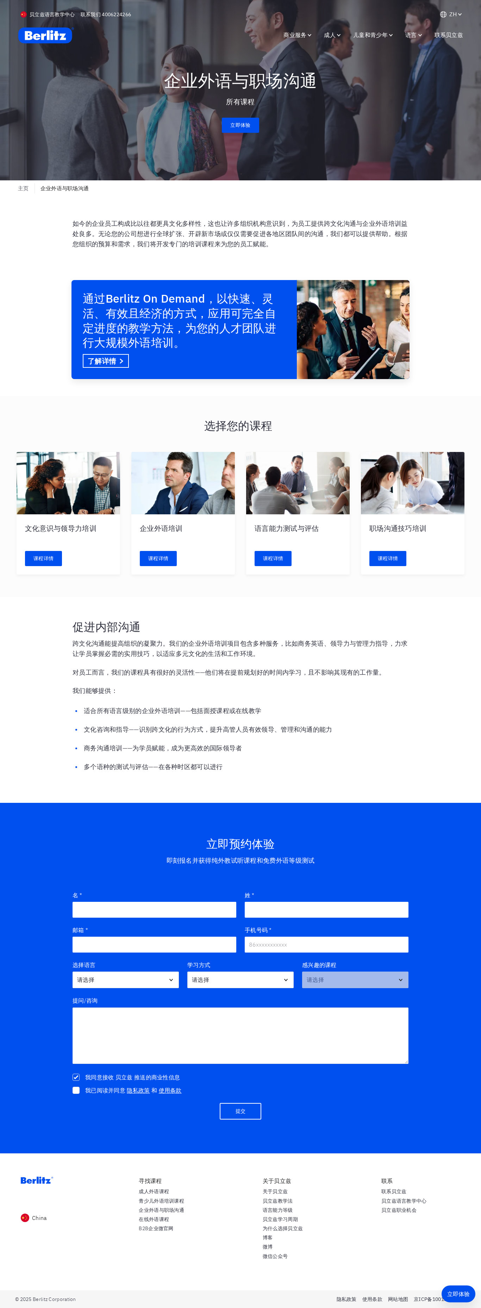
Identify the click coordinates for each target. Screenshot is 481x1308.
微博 (268, 1247)
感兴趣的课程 (319, 964)
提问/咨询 (85, 1000)
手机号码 (258, 930)
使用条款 (170, 1090)
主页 (23, 188)
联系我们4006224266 (106, 14)
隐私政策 (138, 1090)
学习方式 (198, 964)
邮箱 (80, 930)
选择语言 (84, 964)
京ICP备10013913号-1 (440, 1299)
